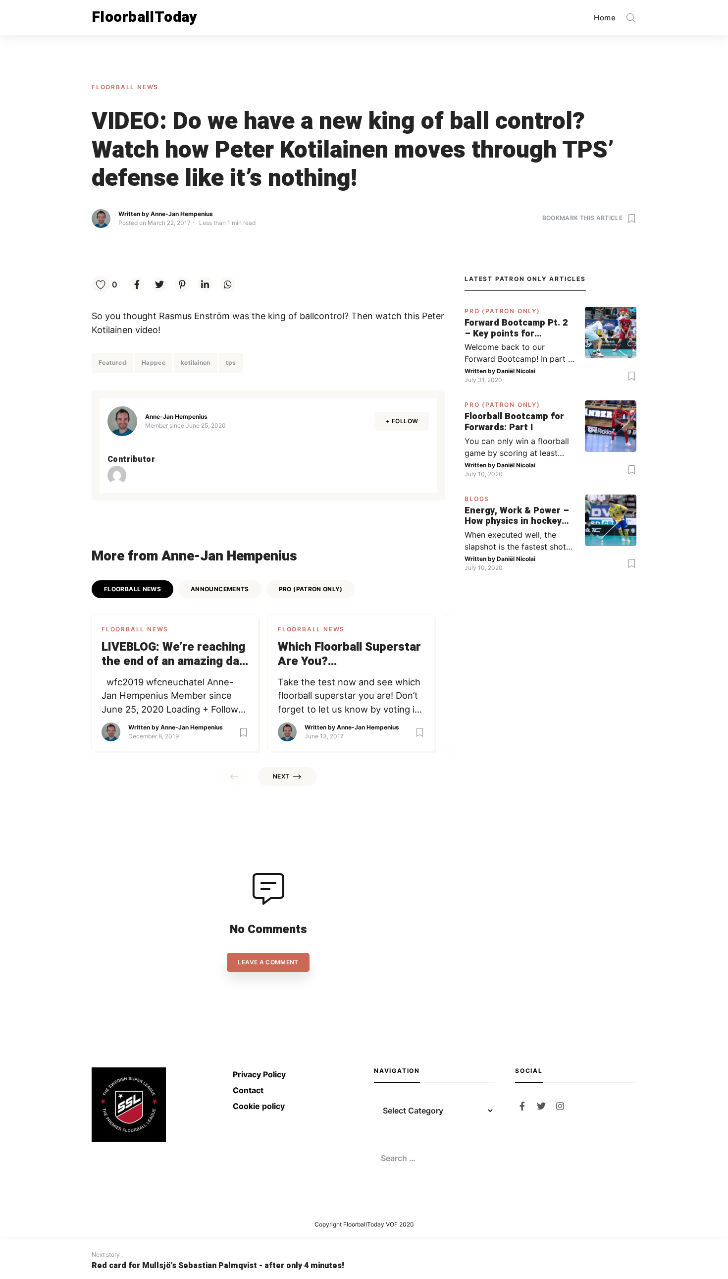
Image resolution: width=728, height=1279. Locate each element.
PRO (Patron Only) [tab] (311, 589)
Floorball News (125, 87)
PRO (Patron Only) (502, 311)
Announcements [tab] (220, 589)
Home (605, 17)
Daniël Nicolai (516, 371)
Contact (248, 1090)
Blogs (477, 498)
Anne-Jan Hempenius (182, 214)
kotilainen (195, 362)
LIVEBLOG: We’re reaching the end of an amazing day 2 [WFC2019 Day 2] (174, 654)
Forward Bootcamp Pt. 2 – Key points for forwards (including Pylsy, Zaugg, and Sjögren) (516, 328)
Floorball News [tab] (132, 589)
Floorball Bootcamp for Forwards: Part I (514, 422)
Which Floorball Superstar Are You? (349, 654)
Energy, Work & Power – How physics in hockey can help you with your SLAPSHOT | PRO (517, 516)
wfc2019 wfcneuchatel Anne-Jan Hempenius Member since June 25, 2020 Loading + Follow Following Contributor (170, 696)
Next (281, 776)
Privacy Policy (259, 1074)
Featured (112, 362)
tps (231, 362)
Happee (153, 362)
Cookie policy (259, 1106)
